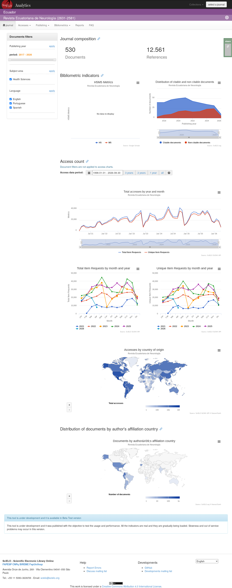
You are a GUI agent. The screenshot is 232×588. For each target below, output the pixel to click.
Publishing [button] (42, 25)
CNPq (15, 564)
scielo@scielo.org (50, 578)
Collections (195, 4)
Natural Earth (216, 413)
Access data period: (71, 172)
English (17, 99)
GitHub (148, 567)
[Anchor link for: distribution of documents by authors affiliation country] (160, 429)
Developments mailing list (158, 571)
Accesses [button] (23, 25)
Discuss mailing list (97, 571)
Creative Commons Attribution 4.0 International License (131, 586)
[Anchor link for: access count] (86, 161)
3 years (129, 172)
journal (9, 25)
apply (52, 46)
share (228, 41)
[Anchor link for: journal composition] (98, 38)
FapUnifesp (36, 564)
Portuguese (19, 103)
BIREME (24, 564)
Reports (79, 25)
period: (14, 54)
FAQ (91, 25)
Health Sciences (21, 79)
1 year (153, 172)
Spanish (17, 107)
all (162, 172)
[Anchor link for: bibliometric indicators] (101, 75)
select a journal (216, 4)
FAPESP (7, 564)
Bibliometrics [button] (61, 25)
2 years (142, 172)
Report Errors (94, 567)
